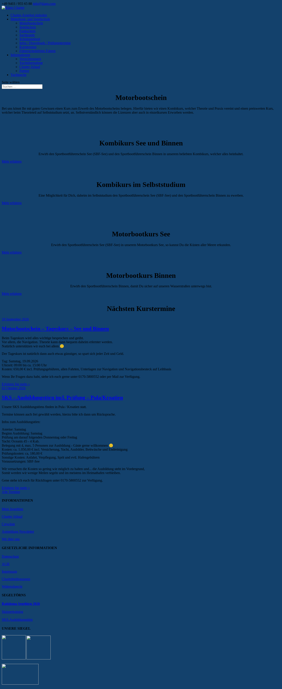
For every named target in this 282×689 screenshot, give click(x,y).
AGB (5, 564)
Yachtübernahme (31, 63)
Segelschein (27, 27)
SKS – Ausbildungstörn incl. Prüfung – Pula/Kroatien (62, 397)
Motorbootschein (31, 23)
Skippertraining (12, 612)
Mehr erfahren (12, 161)
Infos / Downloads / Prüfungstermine (45, 43)
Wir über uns (11, 539)
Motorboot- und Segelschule (30, 19)
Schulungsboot (29, 39)
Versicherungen (30, 59)
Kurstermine (28, 47)
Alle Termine (11, 492)
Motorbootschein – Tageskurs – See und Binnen (55, 328)
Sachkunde (27, 35)
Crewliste (8, 524)
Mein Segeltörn (12, 509)
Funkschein (27, 31)
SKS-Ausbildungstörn (17, 619)
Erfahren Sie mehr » (16, 384)
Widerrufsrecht (12, 586)
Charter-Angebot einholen (29, 15)
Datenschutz (10, 556)
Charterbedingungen (16, 579)
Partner (24, 71)
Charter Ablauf (29, 67)
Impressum (9, 571)
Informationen (20, 55)
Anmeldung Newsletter (18, 531)
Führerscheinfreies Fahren (37, 51)
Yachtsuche (18, 75)
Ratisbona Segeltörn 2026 (21, 604)
